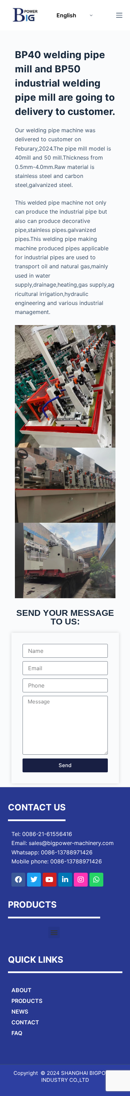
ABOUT (21, 990)
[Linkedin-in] (65, 880)
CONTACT (25, 1022)
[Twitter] (34, 880)
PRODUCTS (26, 1000)
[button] (54, 932)
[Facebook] (18, 880)
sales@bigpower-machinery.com (71, 842)
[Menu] (119, 15)
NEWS (19, 1011)
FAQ (16, 1033)
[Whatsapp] (96, 880)
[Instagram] (81, 880)
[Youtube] (50, 880)
